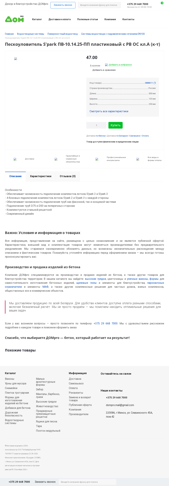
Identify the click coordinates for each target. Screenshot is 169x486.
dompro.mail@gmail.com (120, 405)
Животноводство (47, 406)
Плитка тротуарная (17, 392)
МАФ (45, 286)
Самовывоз (134, 136)
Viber (112, 381)
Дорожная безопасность (13, 414)
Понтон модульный (48, 430)
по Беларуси (122, 136)
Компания (110, 19)
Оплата (145, 136)
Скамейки (11, 388)
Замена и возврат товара (80, 399)
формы (154, 278)
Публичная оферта (80, 405)
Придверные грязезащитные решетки (46, 413)
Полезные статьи (87, 19)
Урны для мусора (15, 383)
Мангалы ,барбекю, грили (48, 395)
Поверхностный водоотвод (63, 34)
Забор (39, 389)
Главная (9, 34)
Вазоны (9, 378)
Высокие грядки (46, 401)
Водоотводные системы (30, 34)
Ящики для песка (46, 421)
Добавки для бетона (17, 407)
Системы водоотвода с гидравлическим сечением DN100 (113, 34)
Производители (78, 414)
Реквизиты (76, 392)
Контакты (128, 19)
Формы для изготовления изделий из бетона (16, 400)
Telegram (120, 381)
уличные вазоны (137, 278)
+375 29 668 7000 (137, 4)
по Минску (100, 136)
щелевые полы (86, 282)
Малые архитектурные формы (45, 381)
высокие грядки (95, 278)
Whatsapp (104, 381)
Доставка (75, 378)
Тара (39, 426)
